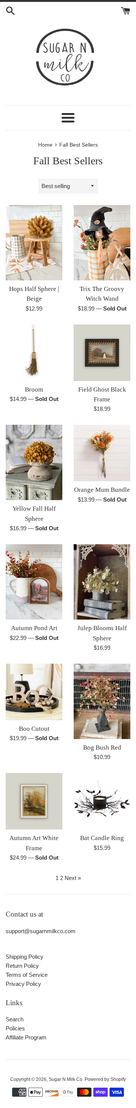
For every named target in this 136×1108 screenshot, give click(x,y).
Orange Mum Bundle (102, 489)
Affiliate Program (26, 1037)
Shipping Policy (24, 956)
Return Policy (22, 966)
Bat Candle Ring (102, 838)
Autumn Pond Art (34, 628)
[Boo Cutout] (34, 692)
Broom (34, 389)
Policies (15, 1028)
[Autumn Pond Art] (34, 582)
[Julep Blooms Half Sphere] (102, 582)
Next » (73, 878)
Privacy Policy (23, 984)
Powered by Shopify (105, 1079)
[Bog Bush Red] (102, 701)
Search (14, 1019)
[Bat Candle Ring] (102, 801)
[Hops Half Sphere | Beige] (34, 242)
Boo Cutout (34, 728)
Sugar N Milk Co (65, 1079)
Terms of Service (27, 975)
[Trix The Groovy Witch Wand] (102, 242)
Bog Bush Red (102, 747)
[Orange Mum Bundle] (102, 453)
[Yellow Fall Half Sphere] (34, 462)
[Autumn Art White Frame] (34, 801)
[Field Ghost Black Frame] (102, 352)
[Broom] (34, 352)
